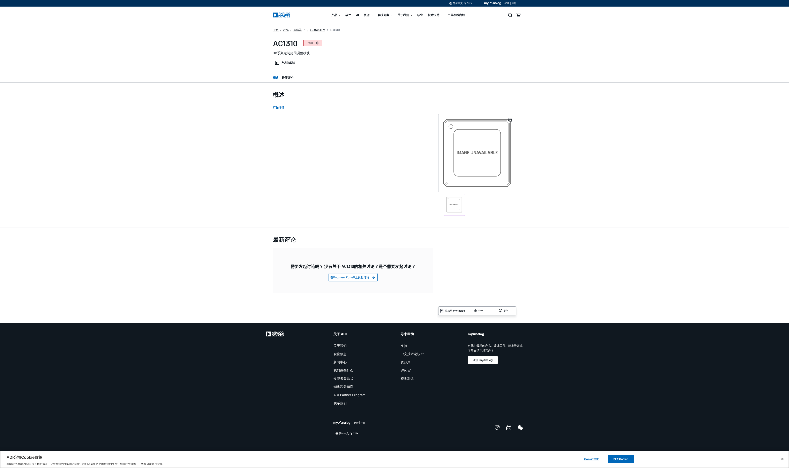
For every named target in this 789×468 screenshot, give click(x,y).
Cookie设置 (591, 458)
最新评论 (287, 77)
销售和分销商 (343, 387)
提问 (505, 310)
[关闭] (782, 458)
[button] (304, 30)
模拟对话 (407, 378)
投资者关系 (341, 378)
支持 (404, 346)
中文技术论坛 (410, 354)
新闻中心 (340, 362)
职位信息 (340, 354)
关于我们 (340, 346)
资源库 (406, 362)
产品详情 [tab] (278, 107)
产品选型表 (288, 62)
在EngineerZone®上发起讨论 (349, 277)
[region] (394, 459)
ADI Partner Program (349, 395)
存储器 (297, 30)
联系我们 (340, 403)
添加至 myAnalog (455, 310)
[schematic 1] (454, 205)
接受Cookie (621, 458)
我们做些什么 (343, 370)
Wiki (404, 370)
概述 (276, 77)
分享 (480, 310)
